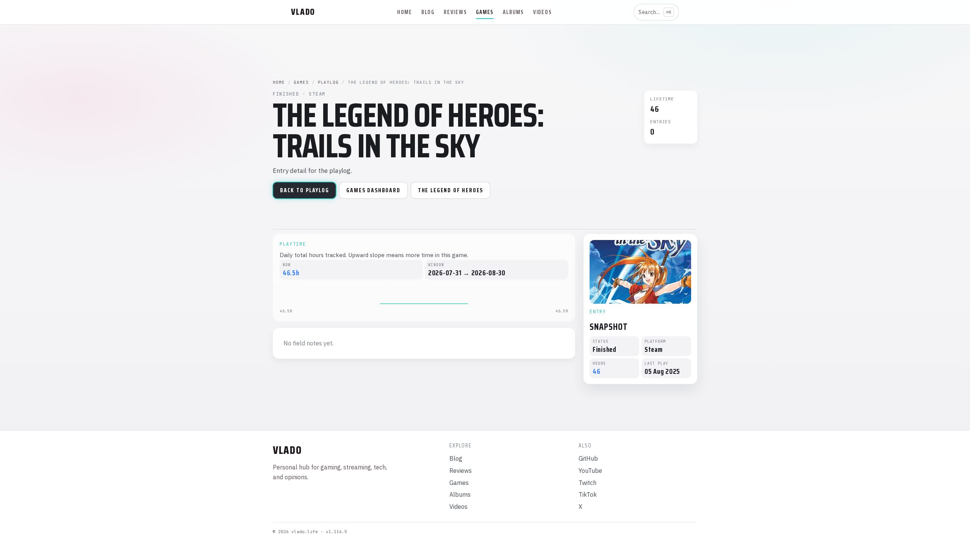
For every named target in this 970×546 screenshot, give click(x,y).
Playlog (328, 82)
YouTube (590, 470)
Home (404, 12)
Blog (428, 12)
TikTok (588, 494)
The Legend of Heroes (450, 190)
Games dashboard (373, 190)
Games (485, 12)
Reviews (455, 12)
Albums (513, 12)
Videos (542, 12)
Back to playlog (304, 190)
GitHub (588, 458)
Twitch (587, 482)
